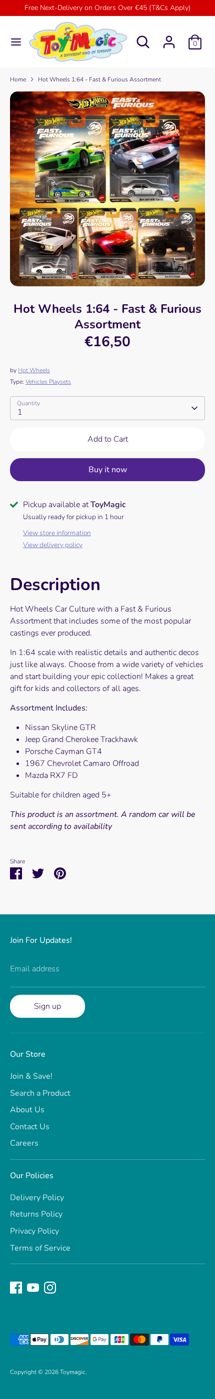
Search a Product (40, 1093)
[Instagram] (50, 1288)
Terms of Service (40, 1248)
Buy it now (107, 469)
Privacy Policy (34, 1231)
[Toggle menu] (13, 42)
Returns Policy (36, 1214)
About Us (27, 1109)
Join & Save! (31, 1076)
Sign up (47, 1006)
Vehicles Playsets (48, 382)
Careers (24, 1143)
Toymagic (73, 1372)
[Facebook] (16, 1288)
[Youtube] (33, 1288)
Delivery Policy (37, 1197)
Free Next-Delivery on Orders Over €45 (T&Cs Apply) (107, 7)
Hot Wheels (34, 370)
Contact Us (30, 1126)
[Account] (169, 37)
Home (18, 79)
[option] (107, 188)
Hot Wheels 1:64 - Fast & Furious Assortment (99, 79)
